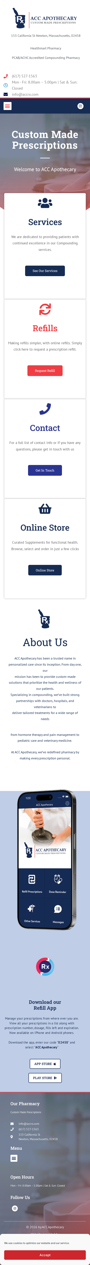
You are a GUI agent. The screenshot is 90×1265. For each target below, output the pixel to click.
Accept (45, 1255)
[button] (8, 106)
